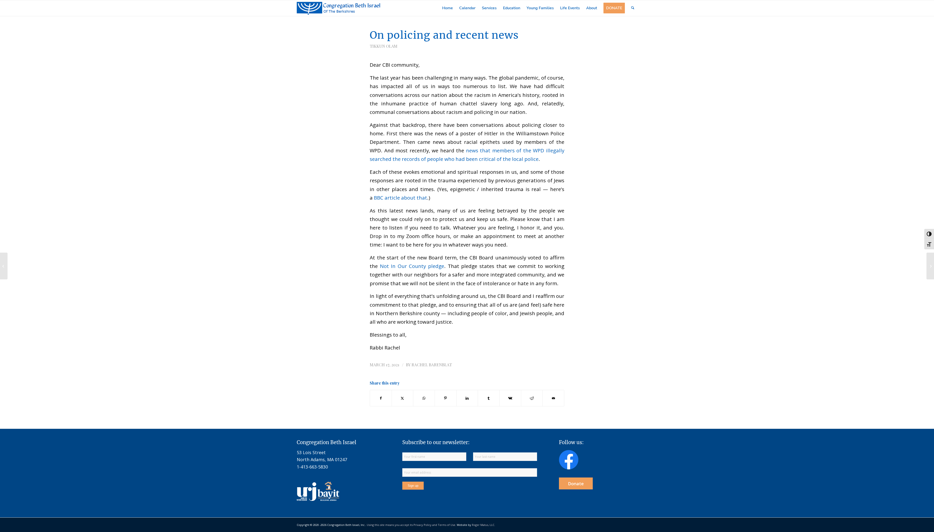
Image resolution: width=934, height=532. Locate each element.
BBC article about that (400, 197)
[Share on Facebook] (381, 398)
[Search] (633, 8)
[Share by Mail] (553, 398)
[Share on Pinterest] (445, 398)
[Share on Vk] (510, 398)
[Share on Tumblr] (488, 398)
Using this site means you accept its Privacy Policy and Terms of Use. (411, 525)
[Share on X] (402, 398)
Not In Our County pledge (412, 266)
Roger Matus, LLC (483, 525)
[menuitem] (447, 8)
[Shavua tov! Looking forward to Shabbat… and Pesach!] (4, 266)
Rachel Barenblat (432, 364)
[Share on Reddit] (532, 398)
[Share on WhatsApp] (424, 398)
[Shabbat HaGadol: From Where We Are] (930, 266)
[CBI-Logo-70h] (338, 8)
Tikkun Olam (383, 46)
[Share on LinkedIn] (467, 398)
